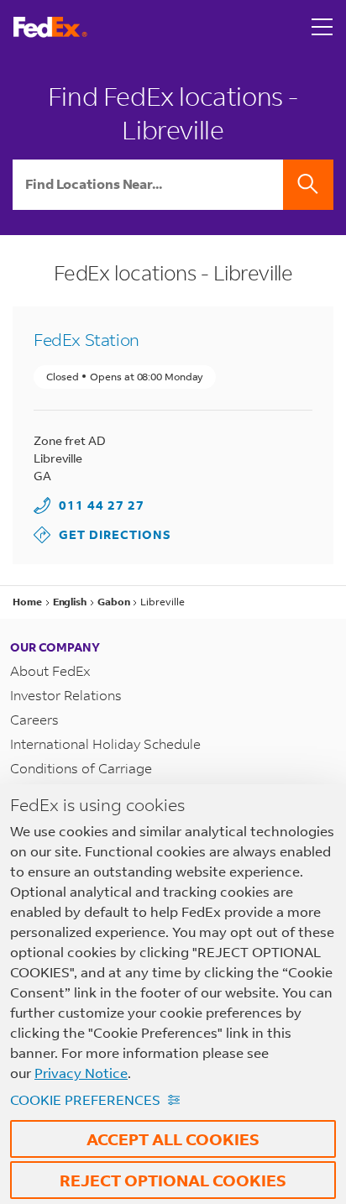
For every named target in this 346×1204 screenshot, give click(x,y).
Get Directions (102, 534)
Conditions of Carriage (81, 768)
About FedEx (50, 670)
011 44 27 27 (101, 505)
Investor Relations (66, 695)
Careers (34, 719)
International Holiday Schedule (105, 743)
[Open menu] (322, 27)
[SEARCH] (308, 185)
